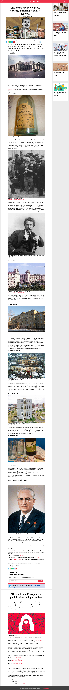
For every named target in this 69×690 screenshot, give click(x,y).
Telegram (22, 555)
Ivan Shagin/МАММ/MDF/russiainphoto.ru (16, 292)
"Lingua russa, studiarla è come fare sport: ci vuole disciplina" (60, 14)
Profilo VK (23, 659)
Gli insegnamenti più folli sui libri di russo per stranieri (60, 94)
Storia (21, 600)
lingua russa (16, 565)
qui (37, 557)
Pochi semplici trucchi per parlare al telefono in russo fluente (60, 34)
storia (10, 565)
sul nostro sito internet (16, 559)
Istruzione (20, 16)
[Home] (2, 1)
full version (25, 683)
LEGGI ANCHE (11, 89)
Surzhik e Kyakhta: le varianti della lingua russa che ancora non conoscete (60, 54)
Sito (12, 657)
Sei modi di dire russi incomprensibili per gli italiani (59, 74)
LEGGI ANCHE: (11, 302)
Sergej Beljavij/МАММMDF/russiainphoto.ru (16, 199)
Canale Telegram (17, 657)
